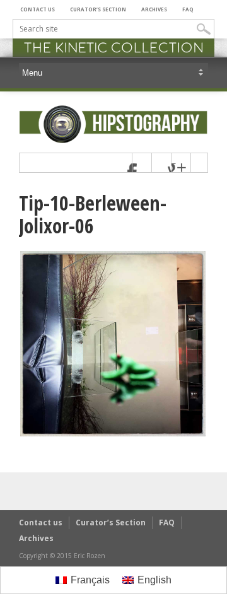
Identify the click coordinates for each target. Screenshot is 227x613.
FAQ (188, 9)
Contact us (37, 9)
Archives (154, 9)
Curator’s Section (98, 9)
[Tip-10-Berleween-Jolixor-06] (113, 434)
